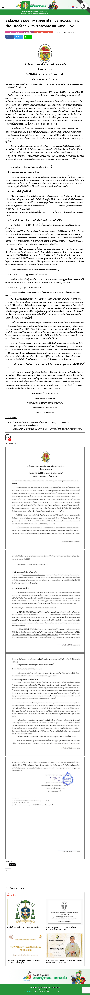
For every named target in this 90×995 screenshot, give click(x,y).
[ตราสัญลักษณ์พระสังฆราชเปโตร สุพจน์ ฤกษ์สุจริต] (25, 912)
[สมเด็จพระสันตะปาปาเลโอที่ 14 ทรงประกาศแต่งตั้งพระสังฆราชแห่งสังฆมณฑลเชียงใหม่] (64, 945)
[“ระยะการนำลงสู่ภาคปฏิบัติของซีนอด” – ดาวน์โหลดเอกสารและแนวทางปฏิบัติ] (25, 945)
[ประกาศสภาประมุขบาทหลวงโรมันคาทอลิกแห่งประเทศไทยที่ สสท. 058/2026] (64, 912)
